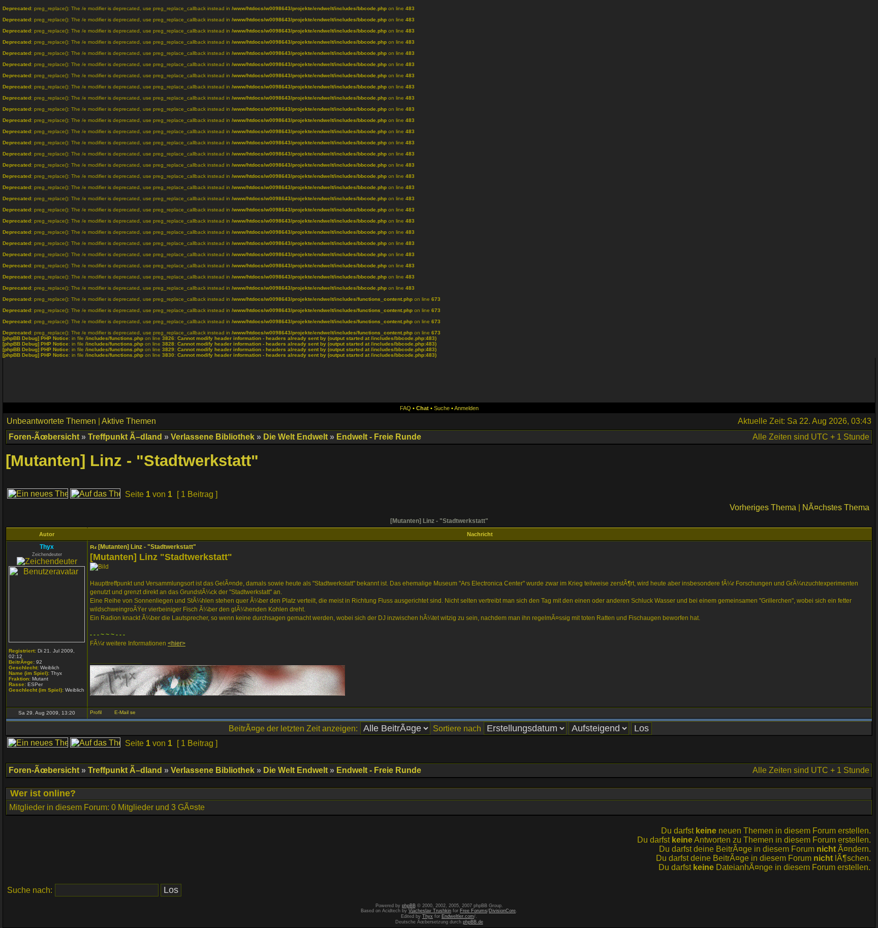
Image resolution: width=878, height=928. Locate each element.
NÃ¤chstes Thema (835, 507)
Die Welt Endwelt (295, 436)
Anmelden (466, 408)
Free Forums (473, 910)
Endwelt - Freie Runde (378, 436)
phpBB (409, 905)
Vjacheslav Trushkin (430, 910)
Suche (442, 408)
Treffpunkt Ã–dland (125, 436)
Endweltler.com (458, 916)
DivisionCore (502, 910)
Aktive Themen (129, 421)
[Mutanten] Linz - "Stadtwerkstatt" (132, 461)
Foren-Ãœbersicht (44, 436)
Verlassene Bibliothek (213, 436)
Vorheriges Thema (763, 507)
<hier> (176, 643)
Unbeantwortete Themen (51, 421)
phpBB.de (473, 921)
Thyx (427, 916)
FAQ (405, 408)
